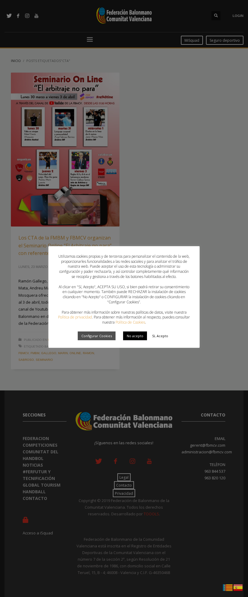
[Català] (228, 587)
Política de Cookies (130, 322)
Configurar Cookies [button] (96, 336)
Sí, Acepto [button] (160, 336)
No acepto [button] (135, 336)
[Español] (238, 587)
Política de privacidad (75, 317)
